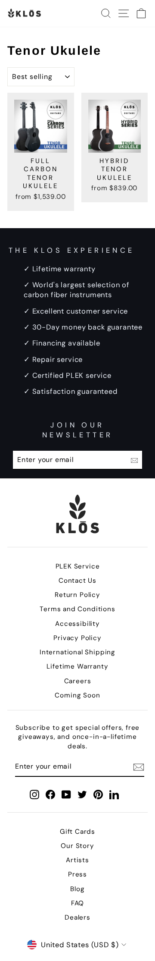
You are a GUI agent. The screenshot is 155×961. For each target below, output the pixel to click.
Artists (77, 860)
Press (77, 874)
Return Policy (77, 594)
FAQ (77, 903)
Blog (77, 889)
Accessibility (77, 623)
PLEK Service (78, 566)
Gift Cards (77, 831)
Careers (77, 681)
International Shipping (77, 652)
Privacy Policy (77, 638)
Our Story (77, 846)
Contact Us (77, 580)
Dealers (77, 917)
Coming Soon (77, 695)
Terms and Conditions (77, 609)
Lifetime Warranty (77, 666)
